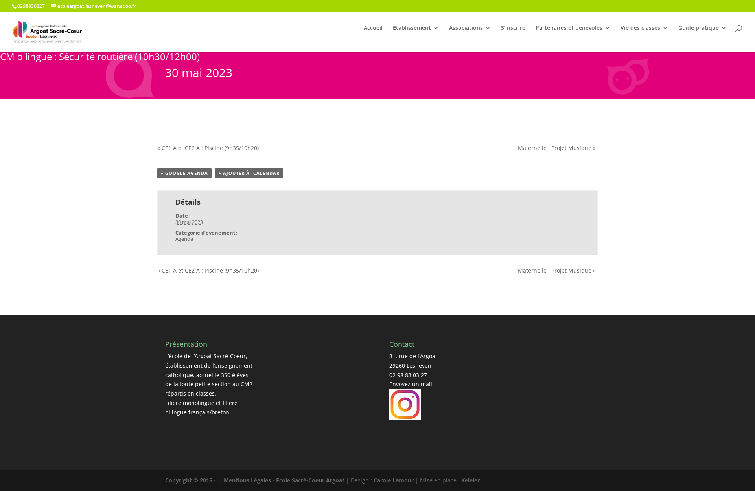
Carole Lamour (394, 480)
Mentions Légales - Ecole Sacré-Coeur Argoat (285, 480)
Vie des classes (640, 28)
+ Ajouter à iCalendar (249, 173)
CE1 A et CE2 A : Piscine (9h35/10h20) (208, 148)
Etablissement (412, 28)
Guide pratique (698, 28)
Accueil (373, 28)
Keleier (470, 480)
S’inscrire (513, 28)
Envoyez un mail (410, 384)
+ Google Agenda (184, 173)
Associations (466, 28)
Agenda (184, 238)
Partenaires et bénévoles (569, 28)
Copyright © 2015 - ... (194, 480)
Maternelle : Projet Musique (557, 148)
